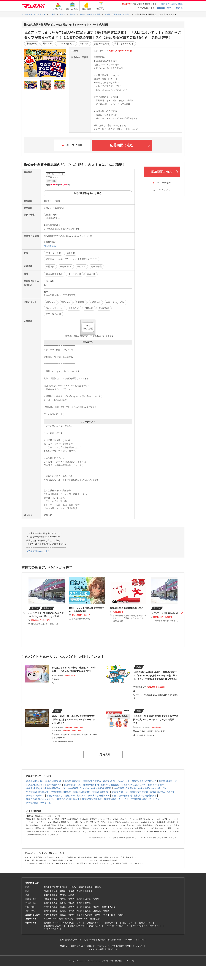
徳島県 (87, 907)
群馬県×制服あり (34, 784)
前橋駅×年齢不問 (120, 792)
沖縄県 (106, 911)
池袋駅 (63, 915)
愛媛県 (104, 907)
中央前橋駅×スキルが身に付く (152, 788)
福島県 (96, 899)
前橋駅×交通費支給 (139, 792)
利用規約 (101, 940)
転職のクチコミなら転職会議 (83, 946)
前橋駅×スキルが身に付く (162, 792)
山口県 (79, 907)
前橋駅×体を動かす (35, 795)
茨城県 (81, 887)
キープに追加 (74, 145)
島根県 (54, 907)
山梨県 (46, 903)
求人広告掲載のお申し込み (70, 940)
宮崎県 (87, 911)
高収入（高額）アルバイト (73, 923)
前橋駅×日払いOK (100, 792)
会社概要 (129, 940)
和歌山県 (88, 891)
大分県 (79, 911)
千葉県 (73, 887)
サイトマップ (141, 940)
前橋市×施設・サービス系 (116, 799)
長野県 (63, 903)
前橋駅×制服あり (55, 795)
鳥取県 (46, 907)
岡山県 (63, 907)
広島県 (71, 907)
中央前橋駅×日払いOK (78, 788)
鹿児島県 (97, 911)
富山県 (71, 903)
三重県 (71, 895)
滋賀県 (71, 891)
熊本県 (71, 911)
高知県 (112, 907)
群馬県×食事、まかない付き (116, 781)
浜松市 (79, 915)
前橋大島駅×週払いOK (75, 795)
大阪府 (46, 891)
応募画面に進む (122, 145)
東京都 (46, 887)
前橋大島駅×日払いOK (98, 795)
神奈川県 (55, 887)
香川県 (96, 907)
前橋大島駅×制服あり (92, 799)
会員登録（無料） (165, 7)
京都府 (63, 891)
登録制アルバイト (112, 923)
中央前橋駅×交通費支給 (125, 788)
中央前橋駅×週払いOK (55, 788)
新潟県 (54, 903)
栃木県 (89, 887)
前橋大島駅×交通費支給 (145, 795)
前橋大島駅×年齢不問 (122, 795)
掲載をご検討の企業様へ (172, 4)
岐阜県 (54, 895)
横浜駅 (71, 915)
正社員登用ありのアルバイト (55, 926)
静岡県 (63, 895)
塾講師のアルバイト (52, 923)
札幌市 (121, 915)
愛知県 (46, 895)
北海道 (46, 899)
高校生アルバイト (94, 923)
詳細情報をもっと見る (90, 193)
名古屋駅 (88, 915)
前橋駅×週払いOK (81, 792)
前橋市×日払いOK (72, 784)
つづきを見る (103, 754)
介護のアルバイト (96, 926)
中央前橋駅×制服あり (61, 792)
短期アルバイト (145, 923)
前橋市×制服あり (34, 788)
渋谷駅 (46, 915)
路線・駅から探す (66, 919)
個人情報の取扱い (115, 940)
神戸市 (98, 915)
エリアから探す (50, 919)
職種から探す (81, 919)
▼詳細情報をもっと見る (37, 551)
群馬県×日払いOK (53, 781)
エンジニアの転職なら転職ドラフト (103, 949)
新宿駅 (54, 915)
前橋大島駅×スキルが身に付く (40, 799)
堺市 (105, 915)
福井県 (87, 903)
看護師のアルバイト (78, 926)
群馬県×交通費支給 (92, 781)
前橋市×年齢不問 (91, 784)
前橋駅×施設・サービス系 (38, 802)
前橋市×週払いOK (52, 784)
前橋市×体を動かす (157, 784)
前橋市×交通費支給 (110, 784)
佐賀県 (54, 911)
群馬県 (98, 887)
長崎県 (63, 911)
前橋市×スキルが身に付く (133, 784)
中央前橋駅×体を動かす (37, 792)
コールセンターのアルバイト (118, 926)
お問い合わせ (89, 940)
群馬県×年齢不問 (73, 781)
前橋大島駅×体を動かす (68, 799)
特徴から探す (95, 919)
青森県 (54, 899)
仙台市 (112, 915)
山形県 (87, 899)
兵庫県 (54, 891)
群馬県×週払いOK (34, 781)
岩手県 (63, 899)
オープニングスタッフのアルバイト (147, 926)
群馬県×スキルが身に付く (144, 781)
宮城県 (71, 899)
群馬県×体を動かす (168, 781)
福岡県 (46, 911)
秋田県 (79, 899)
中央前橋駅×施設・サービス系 (145, 799)
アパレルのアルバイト (53, 929)
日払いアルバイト (129, 923)
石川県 (79, 903)
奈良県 (79, 891)
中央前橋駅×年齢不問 (101, 788)
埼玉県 (64, 887)
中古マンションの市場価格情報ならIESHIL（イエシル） (120, 946)
